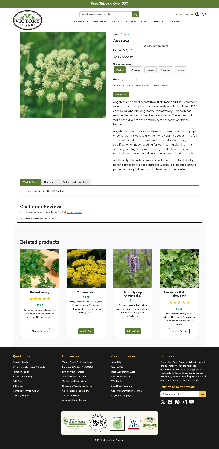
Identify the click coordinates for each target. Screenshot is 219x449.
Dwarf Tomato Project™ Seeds (29, 366)
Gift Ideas (18, 385)
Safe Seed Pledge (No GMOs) (77, 366)
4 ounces (165, 69)
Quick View (40, 282)
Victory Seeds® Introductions (77, 362)
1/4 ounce (135, 69)
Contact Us (117, 366)
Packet (120, 69)
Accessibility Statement (74, 400)
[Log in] (197, 14)
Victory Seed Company (114, 440)
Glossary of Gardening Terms (77, 385)
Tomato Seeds (20, 362)
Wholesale (116, 381)
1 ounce (150, 69)
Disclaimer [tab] (50, 182)
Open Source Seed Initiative (76, 390)
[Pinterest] (177, 402)
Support (189, 14)
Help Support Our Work (123, 371)
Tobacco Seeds (21, 371)
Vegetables (99, 21)
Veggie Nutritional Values (75, 381)
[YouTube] (191, 402)
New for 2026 (80, 21)
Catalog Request (21, 395)
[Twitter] (162, 402)
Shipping (179, 14)
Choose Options (40, 331)
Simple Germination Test (74, 376)
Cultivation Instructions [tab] (75, 182)
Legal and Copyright (121, 395)
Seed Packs (158, 21)
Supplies (174, 21)
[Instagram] (184, 402)
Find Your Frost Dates (73, 371)
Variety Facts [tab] (30, 182)
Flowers (131, 21)
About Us (116, 362)
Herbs (144, 21)
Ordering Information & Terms (126, 390)
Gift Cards (18, 381)
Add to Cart (121, 94)
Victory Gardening (22, 376)
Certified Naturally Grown (26, 390)
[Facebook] (170, 402)
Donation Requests (121, 376)
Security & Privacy (71, 395)
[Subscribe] (202, 394)
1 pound (180, 69)
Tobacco (116, 21)
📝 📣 (71, 212)
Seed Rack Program (121, 385)
